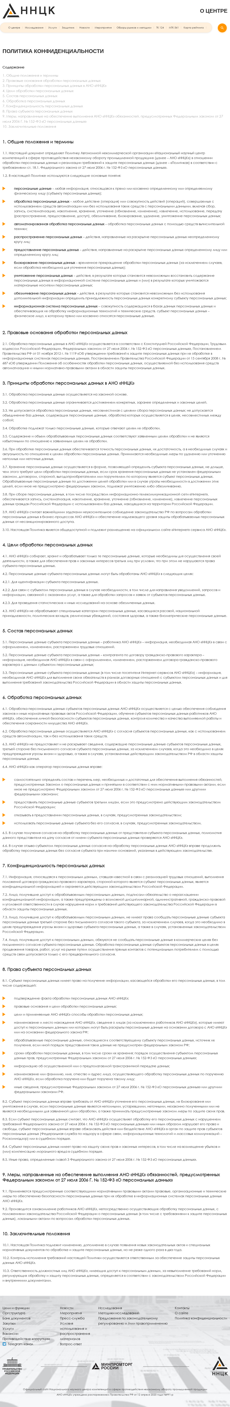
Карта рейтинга (194, 27)
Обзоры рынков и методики (134, 27)
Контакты (182, 1308)
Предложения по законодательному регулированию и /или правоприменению (133, 1320)
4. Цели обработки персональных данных (38, 91)
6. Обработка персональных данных (34, 101)
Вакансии (10, 1334)
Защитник (68, 27)
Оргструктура (14, 1313)
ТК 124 (160, 27)
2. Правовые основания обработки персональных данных (52, 80)
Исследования (34, 27)
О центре (14, 27)
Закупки (9, 1323)
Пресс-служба (72, 1318)
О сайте (181, 1313)
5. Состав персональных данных (30, 96)
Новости (84, 27)
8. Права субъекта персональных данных (38, 111)
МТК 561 (174, 27)
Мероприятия (103, 27)
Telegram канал (20, 1344)
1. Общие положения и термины (30, 75)
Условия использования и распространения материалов (75, 1331)
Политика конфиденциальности (201, 1318)
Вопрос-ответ (71, 1344)
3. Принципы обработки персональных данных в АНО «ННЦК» (54, 85)
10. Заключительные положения (29, 126)
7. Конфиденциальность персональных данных (43, 106)
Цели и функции (16, 1308)
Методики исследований (118, 1313)
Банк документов (16, 1318)
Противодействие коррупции (26, 1339)
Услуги (52, 27)
